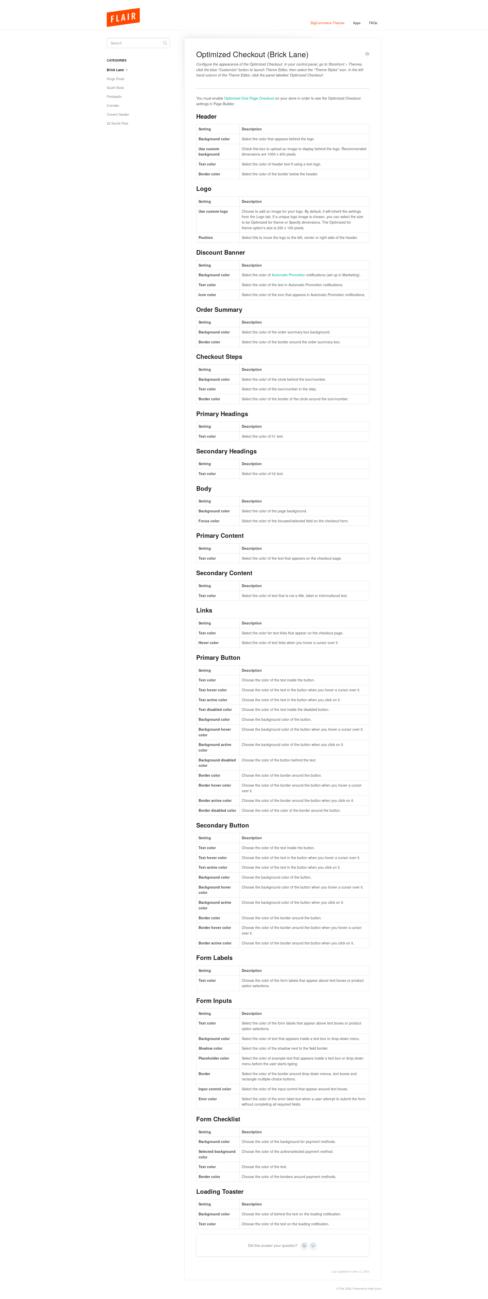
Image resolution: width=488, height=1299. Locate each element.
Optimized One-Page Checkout (249, 98)
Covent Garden (118, 114)
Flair (341, 1288)
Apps (357, 22)
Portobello (114, 96)
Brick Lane (116, 69)
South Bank (115, 87)
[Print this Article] (367, 54)
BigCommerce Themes (328, 22)
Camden (113, 105)
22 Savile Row (117, 123)
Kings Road (115, 78)
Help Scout (374, 1288)
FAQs (373, 22)
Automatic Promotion (288, 274)
